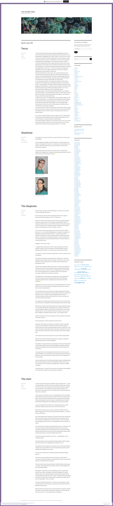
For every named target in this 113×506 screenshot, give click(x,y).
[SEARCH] (91, 59)
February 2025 (77, 150)
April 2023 (77, 164)
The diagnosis (29, 206)
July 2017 (76, 215)
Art (75, 131)
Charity (76, 75)
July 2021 (76, 177)
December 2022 (78, 167)
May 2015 (76, 242)
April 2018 (77, 205)
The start (26, 378)
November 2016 (78, 220)
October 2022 (77, 168)
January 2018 (77, 209)
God (76, 91)
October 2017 (77, 211)
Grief (76, 92)
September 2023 (78, 163)
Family (76, 88)
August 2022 (77, 170)
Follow (76, 52)
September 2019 (78, 195)
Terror (24, 48)
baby (76, 69)
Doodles (76, 85)
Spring (76, 117)
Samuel (76, 114)
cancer (22, 56)
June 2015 (77, 241)
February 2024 (77, 157)
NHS (76, 107)
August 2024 (77, 152)
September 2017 (78, 212)
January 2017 (77, 217)
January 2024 (77, 158)
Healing (76, 93)
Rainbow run (77, 112)
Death (76, 82)
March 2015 (77, 244)
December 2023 (78, 159)
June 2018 (77, 204)
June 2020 (77, 189)
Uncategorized (77, 120)
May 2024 (76, 154)
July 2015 (76, 239)
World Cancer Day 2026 (79, 130)
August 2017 (77, 214)
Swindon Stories (78, 118)
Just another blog (28, 12)
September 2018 (78, 201)
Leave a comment (24, 142)
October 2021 (77, 175)
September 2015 (78, 237)
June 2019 (77, 196)
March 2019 (77, 199)
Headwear (27, 132)
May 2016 (76, 227)
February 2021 (77, 180)
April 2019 (77, 198)
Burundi (76, 72)
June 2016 (77, 226)
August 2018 (77, 203)
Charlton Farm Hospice (79, 76)
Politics (76, 110)
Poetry (76, 109)
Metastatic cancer (78, 102)
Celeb (76, 74)
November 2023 (78, 161)
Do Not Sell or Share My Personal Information (54, 500)
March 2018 (77, 206)
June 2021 (77, 178)
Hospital (76, 94)
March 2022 (77, 172)
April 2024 (77, 156)
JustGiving (77, 97)
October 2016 (77, 221)
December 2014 (78, 248)
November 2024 (78, 151)
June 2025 (77, 147)
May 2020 (76, 190)
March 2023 (77, 166)
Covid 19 (76, 80)
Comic (76, 78)
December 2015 (78, 233)
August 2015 (77, 238)
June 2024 (77, 153)
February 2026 (77, 142)
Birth (76, 70)
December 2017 (78, 210)
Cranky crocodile (78, 81)
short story (77, 115)
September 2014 (78, 252)
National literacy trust (79, 104)
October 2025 (77, 145)
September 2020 (78, 186)
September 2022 (78, 169)
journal (22, 54)
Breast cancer (77, 71)
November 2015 (78, 235)
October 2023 (77, 162)
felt (75, 90)
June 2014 (77, 255)
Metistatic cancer (78, 103)
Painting (76, 108)
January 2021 (77, 182)
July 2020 (76, 188)
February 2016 (77, 231)
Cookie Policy (24, 504)
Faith (76, 87)
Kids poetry (77, 99)
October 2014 (77, 251)
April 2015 (77, 243)
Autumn (76, 67)
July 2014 (76, 254)
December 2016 (78, 219)
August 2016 (77, 223)
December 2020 (78, 183)
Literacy (76, 101)
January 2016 (77, 232)
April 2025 (77, 148)
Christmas (77, 77)
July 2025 (76, 146)
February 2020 (77, 194)
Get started (66, 1)
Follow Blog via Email (80, 42)
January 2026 (77, 143)
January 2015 (77, 247)
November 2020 (78, 184)
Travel (76, 119)
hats (25, 140)
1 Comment (23, 58)
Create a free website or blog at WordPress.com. (37, 500)
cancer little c (77, 134)
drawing (76, 86)
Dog (76, 83)
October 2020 (77, 185)
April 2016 (77, 228)
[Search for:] (82, 58)
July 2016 (76, 225)
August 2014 (77, 253)
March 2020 (77, 193)
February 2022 (77, 173)
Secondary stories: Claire (79, 129)
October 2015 (77, 236)
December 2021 (78, 174)
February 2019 (77, 200)
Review (76, 113)
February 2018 (77, 207)
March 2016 (77, 230)
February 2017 (77, 216)
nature (76, 106)
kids (76, 98)
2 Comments (23, 215)
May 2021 (76, 179)
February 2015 (77, 246)
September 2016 (78, 222)
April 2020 (77, 191)
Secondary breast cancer (79, 132)
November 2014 (78, 249)
